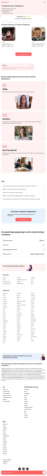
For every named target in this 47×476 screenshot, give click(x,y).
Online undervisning (7, 397)
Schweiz (32, 330)
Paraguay (19, 326)
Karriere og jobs (6, 401)
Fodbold (26, 401)
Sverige (32, 334)
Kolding (4, 443)
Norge (32, 322)
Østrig (4, 324)
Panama (4, 326)
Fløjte (4, 279)
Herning (4, 447)
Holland (18, 307)
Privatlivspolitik (6, 393)
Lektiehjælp (26, 393)
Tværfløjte (33, 277)
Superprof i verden (7, 395)
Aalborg (5, 428)
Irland (32, 309)
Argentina (5, 293)
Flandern (32, 303)
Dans (25, 411)
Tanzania (19, 336)
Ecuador (32, 301)
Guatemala (5, 307)
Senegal (4, 332)
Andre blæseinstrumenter (22, 279)
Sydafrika (5, 336)
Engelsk (26, 405)
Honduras (33, 307)
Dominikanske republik (21, 301)
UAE (31, 338)
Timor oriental (34, 336)
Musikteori (19, 281)
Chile (18, 299)
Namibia (18, 320)
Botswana (33, 295)
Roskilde (5, 449)
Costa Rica (5, 301)
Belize (4, 295)
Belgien (32, 293)
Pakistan (32, 324)
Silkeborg (5, 441)
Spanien (4, 334)
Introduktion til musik (7, 283)
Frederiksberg (6, 435)
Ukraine (4, 340)
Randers (5, 437)
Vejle (4, 431)
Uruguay (32, 340)
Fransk (25, 399)
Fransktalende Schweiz (21, 305)
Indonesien (19, 309)
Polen (4, 328)
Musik (32, 283)
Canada (4, 299)
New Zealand (33, 320)
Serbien (18, 332)
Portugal (18, 328)
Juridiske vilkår (6, 391)
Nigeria (18, 322)
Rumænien (5, 330)
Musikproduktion (20, 283)
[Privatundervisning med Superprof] (5, 2)
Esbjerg (4, 433)
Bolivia (18, 295)
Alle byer (5, 453)
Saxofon (4, 277)
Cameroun (33, 297)
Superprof (2, 22)
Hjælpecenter (6, 461)
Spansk (25, 395)
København (5, 424)
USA (3, 342)
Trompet (18, 277)
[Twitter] (23, 469)
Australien (19, 293)
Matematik (26, 389)
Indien (4, 309)
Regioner (5, 399)
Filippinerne (19, 303)
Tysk (25, 413)
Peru (32, 326)
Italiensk (26, 403)
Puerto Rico (33, 328)
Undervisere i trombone (9, 22)
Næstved (5, 451)
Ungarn (18, 340)
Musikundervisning (6, 281)
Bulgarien (19, 297)
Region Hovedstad (17, 22)
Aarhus (4, 426)
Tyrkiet (4, 338)
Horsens (4, 445)
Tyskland (19, 338)
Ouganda (19, 324)
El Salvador (5, 303)
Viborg (4, 439)
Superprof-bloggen (7, 459)
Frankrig (4, 305)
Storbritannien (20, 334)
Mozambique (5, 320)
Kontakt (5, 463)
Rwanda (18, 330)
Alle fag (26, 417)
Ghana (32, 305)
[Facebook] (19, 469)
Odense (4, 429)
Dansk (25, 391)
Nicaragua (5, 322)
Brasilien (4, 297)
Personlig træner (27, 409)
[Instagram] (27, 469)
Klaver (32, 281)
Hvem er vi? (5, 389)
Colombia (33, 299)
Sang (32, 279)
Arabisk (26, 415)
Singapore (33, 332)
